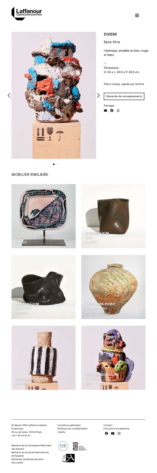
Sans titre (22, 383)
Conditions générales (69, 425)
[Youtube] (113, 433)
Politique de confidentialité (72, 428)
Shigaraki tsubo (96, 308)
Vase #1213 (23, 308)
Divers (110, 34)
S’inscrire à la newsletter (116, 428)
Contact (107, 425)
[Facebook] (106, 433)
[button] (137, 15)
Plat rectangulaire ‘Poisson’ (33, 237)
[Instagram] (119, 433)
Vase (88, 237)
